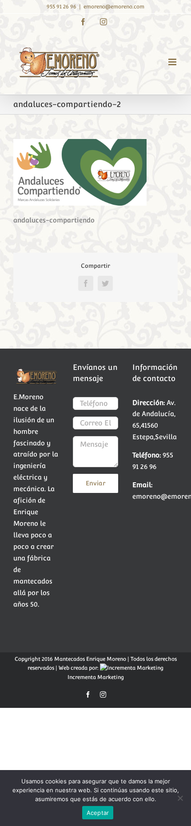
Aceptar (98, 812)
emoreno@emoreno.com (114, 7)
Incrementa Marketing (96, 677)
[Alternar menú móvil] (173, 62)
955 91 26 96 (61, 7)
